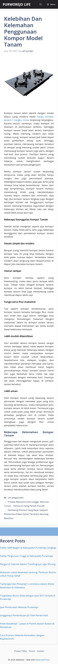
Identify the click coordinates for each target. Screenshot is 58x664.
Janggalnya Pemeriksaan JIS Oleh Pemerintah (24, 615)
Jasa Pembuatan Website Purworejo (19, 607)
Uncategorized (15, 497)
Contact (40, 651)
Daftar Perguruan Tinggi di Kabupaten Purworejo (26, 555)
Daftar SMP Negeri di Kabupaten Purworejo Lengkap (28, 547)
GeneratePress (42, 659)
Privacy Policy (20, 651)
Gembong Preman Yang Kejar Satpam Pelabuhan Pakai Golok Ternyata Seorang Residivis (26, 514)
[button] (40, 4)
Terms (32, 651)
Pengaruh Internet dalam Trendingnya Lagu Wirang (27, 564)
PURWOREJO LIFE (16, 4)
